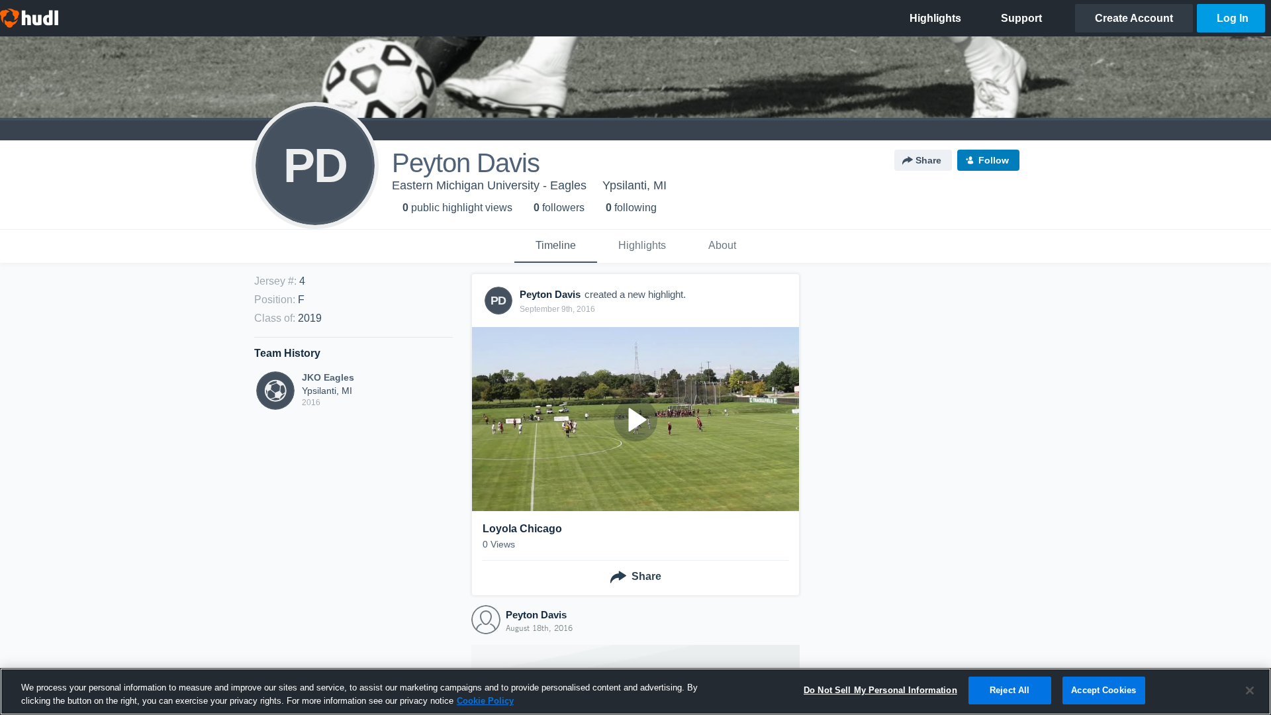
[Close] (1249, 690)
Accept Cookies (1103, 690)
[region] (635, 691)
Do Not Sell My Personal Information (880, 690)
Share (928, 160)
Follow (993, 160)
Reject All (1009, 690)
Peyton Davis (536, 614)
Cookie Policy (485, 701)
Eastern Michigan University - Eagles (489, 185)
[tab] (555, 246)
